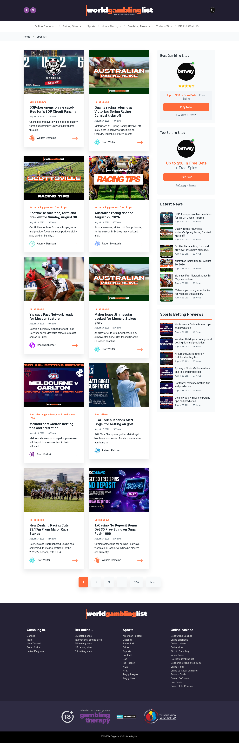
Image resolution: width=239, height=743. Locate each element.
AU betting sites (83, 643)
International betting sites (88, 639)
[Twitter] (33, 10)
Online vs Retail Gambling (184, 670)
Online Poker (177, 666)
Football (127, 655)
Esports (127, 651)
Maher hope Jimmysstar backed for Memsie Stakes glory (115, 319)
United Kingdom (35, 651)
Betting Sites (70, 26)
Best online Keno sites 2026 (186, 662)
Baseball (127, 639)
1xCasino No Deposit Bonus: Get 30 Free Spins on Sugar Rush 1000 (116, 529)
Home (27, 36)
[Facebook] (26, 10)
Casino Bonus (101, 520)
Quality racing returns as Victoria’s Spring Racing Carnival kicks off (113, 111)
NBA (125, 666)
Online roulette (178, 643)
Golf (125, 659)
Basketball (128, 643)
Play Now (186, 107)
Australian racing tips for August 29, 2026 (113, 215)
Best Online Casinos (181, 635)
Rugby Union (129, 678)
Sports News (101, 414)
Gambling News (137, 26)
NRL (125, 670)
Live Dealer (177, 682)
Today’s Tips (164, 26)
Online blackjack (179, 639)
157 (136, 582)
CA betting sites (83, 651)
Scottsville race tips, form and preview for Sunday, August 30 (53, 215)
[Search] (212, 10)
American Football (132, 635)
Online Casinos (44, 26)
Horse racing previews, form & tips (48, 207)
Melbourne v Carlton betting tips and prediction (51, 426)
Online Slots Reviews (182, 686)
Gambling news (37, 102)
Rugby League (130, 674)
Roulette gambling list (182, 659)
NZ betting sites (83, 647)
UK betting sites (83, 635)
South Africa (33, 647)
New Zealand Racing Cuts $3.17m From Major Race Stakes (49, 529)
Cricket (126, 647)
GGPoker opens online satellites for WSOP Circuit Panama (52, 109)
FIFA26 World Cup (189, 26)
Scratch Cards (178, 674)
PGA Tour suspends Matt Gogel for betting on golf (113, 422)
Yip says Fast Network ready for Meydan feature (51, 317)
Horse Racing (110, 26)
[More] (75, 138)
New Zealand (34, 643)
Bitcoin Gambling (180, 651)
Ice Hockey (129, 662)
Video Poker (177, 655)
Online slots (177, 647)
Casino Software (180, 678)
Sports (91, 26)
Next (153, 582)
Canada (31, 635)
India (29, 639)
